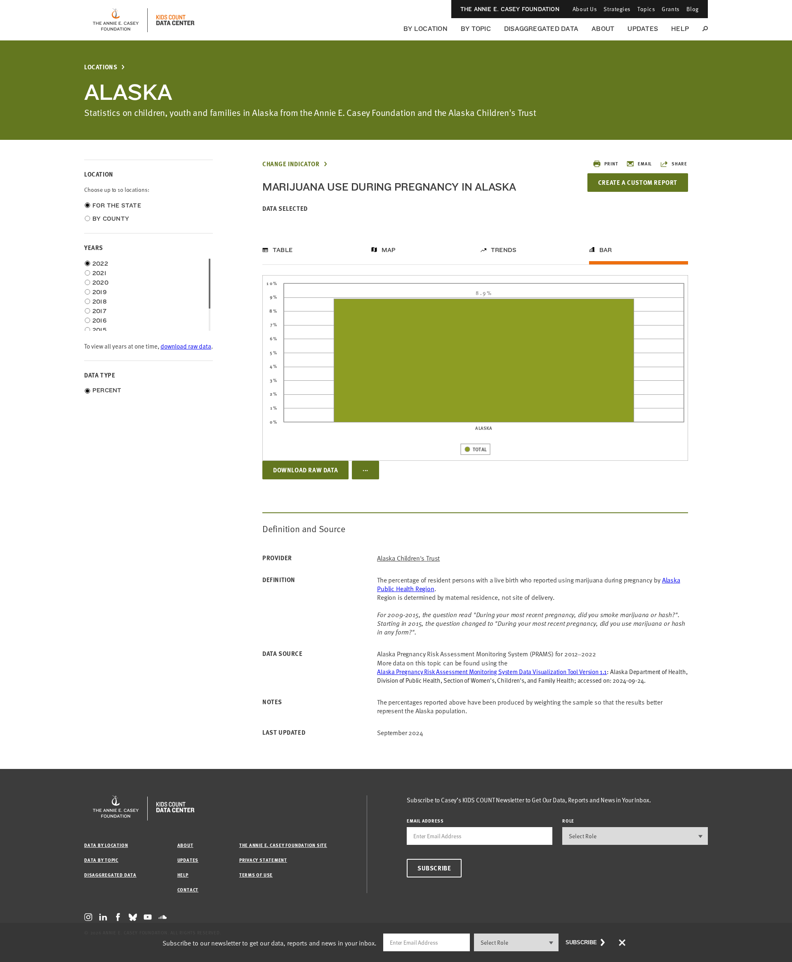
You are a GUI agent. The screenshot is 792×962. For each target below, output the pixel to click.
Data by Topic (101, 860)
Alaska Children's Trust (408, 558)
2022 (100, 263)
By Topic (476, 29)
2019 (99, 292)
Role (568, 821)
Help (680, 29)
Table (282, 250)
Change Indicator (291, 164)
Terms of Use (256, 875)
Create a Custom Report (637, 182)
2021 (99, 273)
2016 (99, 320)
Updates (642, 29)
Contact (187, 890)
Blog (692, 9)
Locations (100, 67)
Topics (646, 9)
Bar (605, 250)
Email (645, 163)
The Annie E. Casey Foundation (509, 9)
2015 (99, 330)
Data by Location (106, 845)
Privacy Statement (263, 860)
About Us (585, 9)
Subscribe (434, 867)
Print (611, 163)
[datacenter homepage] (175, 20)
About (603, 29)
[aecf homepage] (115, 20)
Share (679, 163)
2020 (100, 282)
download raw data (185, 346)
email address (425, 821)
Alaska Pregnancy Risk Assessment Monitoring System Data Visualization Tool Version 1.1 (492, 671)
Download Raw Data (305, 469)
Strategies (617, 9)
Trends (503, 250)
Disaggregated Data (541, 29)
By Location (425, 29)
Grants (670, 9)
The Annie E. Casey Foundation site (283, 845)
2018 (99, 301)
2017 (99, 311)
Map (389, 250)
